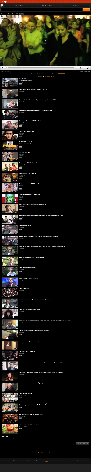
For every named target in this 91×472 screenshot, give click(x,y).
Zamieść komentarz (82, 443)
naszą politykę (27, 460)
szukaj (86, 10)
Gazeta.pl (7, 71)
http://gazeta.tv (61, 73)
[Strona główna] (4, 2)
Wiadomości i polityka (49, 76)
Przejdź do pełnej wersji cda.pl (45, 453)
